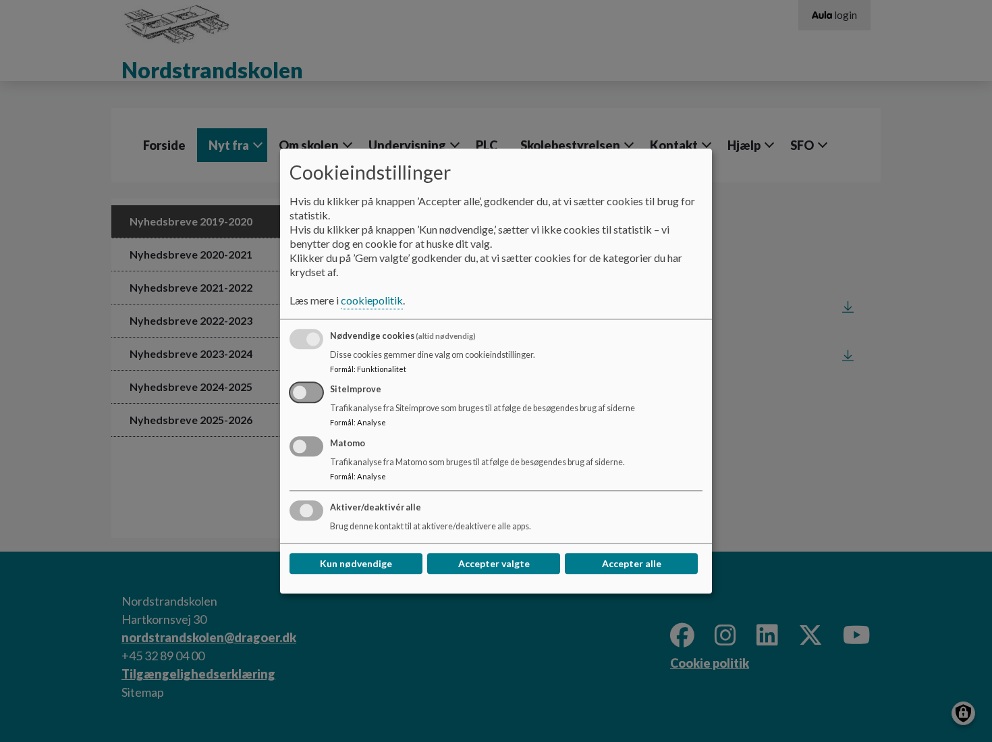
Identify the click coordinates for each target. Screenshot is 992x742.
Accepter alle (631, 563)
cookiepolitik (372, 300)
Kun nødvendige (356, 563)
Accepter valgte (494, 563)
